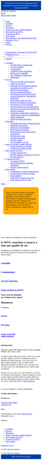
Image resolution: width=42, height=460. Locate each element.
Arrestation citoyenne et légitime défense (25, 123)
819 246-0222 (29, 381)
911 (21, 389)
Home (8, 21)
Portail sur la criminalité (19, 73)
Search (8, 42)
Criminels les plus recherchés (21, 71)
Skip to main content (8, 15)
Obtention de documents (19, 90)
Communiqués (15, 69)
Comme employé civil (18, 153)
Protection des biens (17, 136)
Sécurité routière (16, 140)
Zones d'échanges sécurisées (20, 119)
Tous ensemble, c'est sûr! (19, 142)
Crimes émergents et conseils (21, 146)
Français (9, 44)
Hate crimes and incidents (19, 130)
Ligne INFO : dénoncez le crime (22, 178)
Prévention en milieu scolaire (21, 149)
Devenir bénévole (16, 157)
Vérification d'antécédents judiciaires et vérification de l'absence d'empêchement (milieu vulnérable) (25, 115)
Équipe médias (15, 176)
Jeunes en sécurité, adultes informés (19, 30)
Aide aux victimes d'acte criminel (22, 82)
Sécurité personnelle (17, 138)
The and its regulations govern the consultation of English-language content (21, 5)
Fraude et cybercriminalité (19, 128)
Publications (14, 77)
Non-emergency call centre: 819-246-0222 (21, 38)
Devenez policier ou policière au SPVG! (25, 155)
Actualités (9, 23)
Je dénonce (5, 307)
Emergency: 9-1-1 (12, 40)
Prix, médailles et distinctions (21, 75)
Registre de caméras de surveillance (23, 103)
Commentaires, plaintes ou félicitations (24, 171)
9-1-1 (12, 416)
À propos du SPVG (13, 34)
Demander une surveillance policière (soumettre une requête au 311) (23, 87)
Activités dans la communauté (21, 65)
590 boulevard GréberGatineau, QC (9, 404)
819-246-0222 (27, 414)
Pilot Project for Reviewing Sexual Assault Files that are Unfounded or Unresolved (23, 96)
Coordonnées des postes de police (22, 174)
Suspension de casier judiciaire (21, 105)
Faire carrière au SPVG (14, 32)
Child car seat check (17, 84)
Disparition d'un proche (19, 126)
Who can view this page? (21, 457)
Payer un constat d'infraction (20, 92)
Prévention (10, 28)
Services (9, 26)
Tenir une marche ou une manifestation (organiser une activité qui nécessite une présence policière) (24, 109)
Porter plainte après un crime (20, 100)
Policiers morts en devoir (19, 167)
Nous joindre (10, 36)
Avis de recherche (16, 67)
